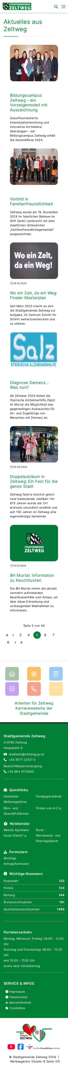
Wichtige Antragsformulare (16, 861)
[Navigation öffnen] (63, 6)
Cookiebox (17, 1008)
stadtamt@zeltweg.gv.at (26, 754)
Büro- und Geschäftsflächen (16, 810)
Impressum (17, 991)
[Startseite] (15, 5)
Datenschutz (18, 997)
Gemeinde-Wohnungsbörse (15, 799)
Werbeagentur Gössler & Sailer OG (35, 1061)
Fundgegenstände (48, 796)
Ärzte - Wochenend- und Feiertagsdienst (48, 835)
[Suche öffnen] (56, 6)
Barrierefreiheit (20, 1002)
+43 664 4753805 (20, 771)
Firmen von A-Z (47, 808)
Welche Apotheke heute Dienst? (16, 832)
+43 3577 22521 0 (22, 759)
